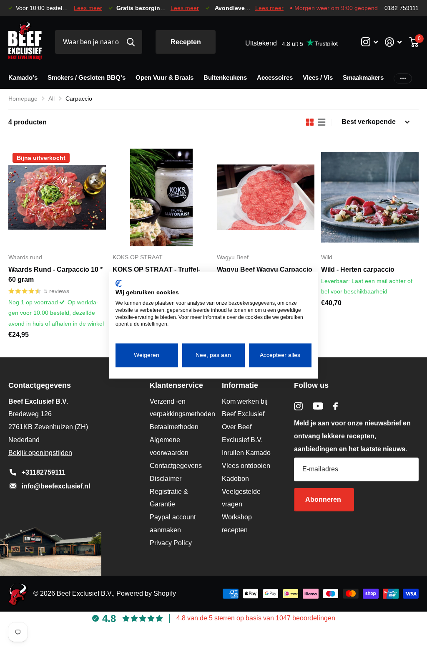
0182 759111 (401, 8)
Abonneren (324, 499)
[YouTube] (318, 406)
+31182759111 (43, 472)
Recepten (186, 42)
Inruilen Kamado (246, 452)
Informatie (240, 385)
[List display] (321, 122)
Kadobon (235, 478)
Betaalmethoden (174, 426)
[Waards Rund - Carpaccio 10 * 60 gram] (57, 197)
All (51, 98)
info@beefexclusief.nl (56, 486)
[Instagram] (298, 406)
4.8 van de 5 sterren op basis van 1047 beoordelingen (255, 618)
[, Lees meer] (369, 42)
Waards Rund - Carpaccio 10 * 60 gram (55, 274)
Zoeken (130, 42)
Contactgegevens (176, 465)
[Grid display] (310, 122)
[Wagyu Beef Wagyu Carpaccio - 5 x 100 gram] (265, 197)
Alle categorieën (23, 79)
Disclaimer (165, 478)
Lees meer (88, 8)
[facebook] (335, 406)
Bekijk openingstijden (40, 452)
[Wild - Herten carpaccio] (370, 197)
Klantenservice (176, 385)
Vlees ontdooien (246, 465)
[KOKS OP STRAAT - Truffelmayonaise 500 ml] (161, 197)
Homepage (23, 98)
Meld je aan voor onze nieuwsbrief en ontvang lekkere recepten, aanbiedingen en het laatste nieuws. (352, 436)
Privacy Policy (171, 542)
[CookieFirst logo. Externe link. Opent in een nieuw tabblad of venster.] (119, 283)
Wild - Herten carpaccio (357, 269)
